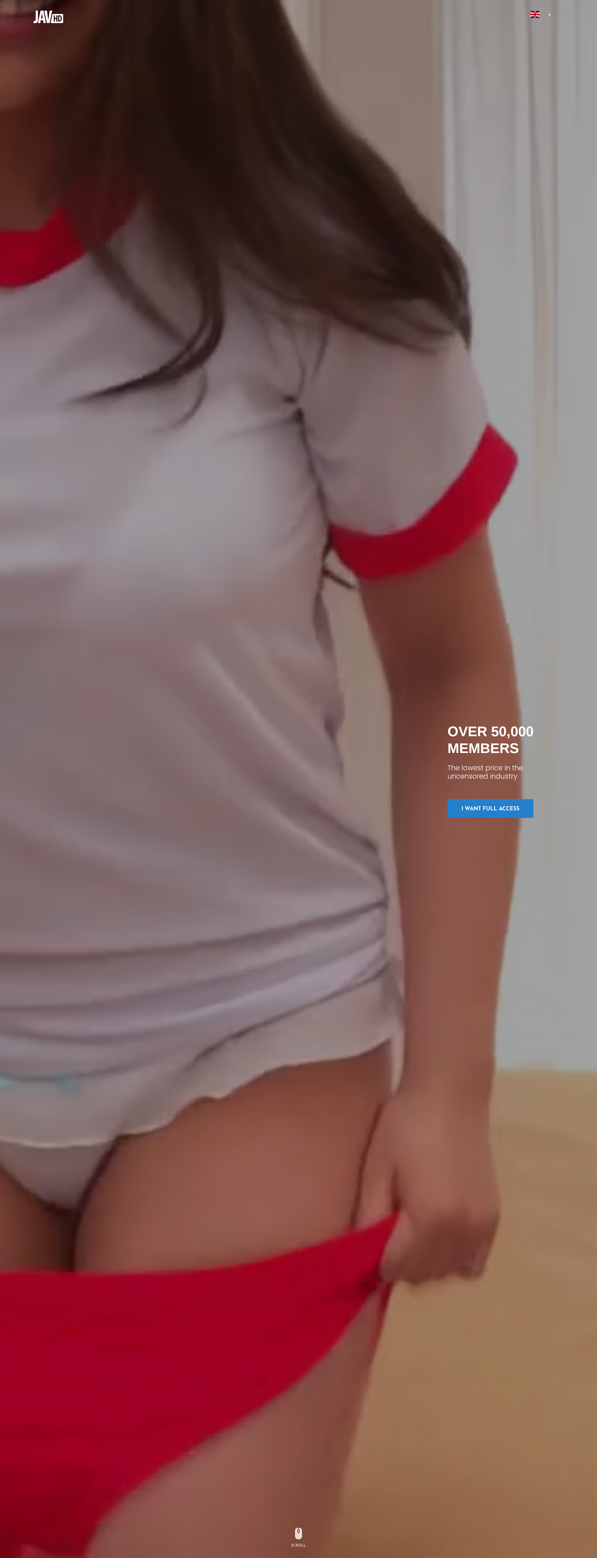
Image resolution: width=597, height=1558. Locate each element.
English (535, 14)
